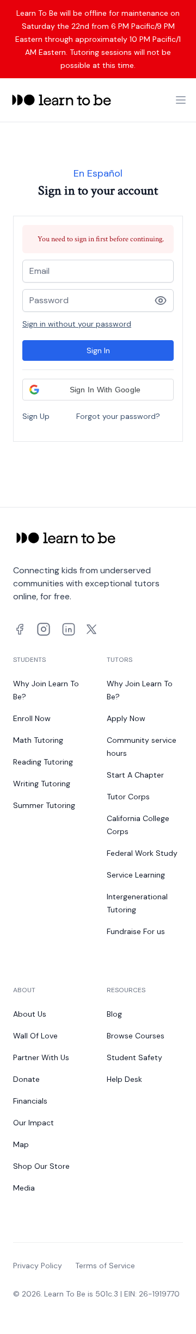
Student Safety (134, 1057)
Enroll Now (32, 718)
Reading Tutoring (43, 762)
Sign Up (36, 416)
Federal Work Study (142, 853)
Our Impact (33, 1123)
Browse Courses (135, 1036)
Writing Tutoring (41, 783)
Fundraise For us (136, 931)
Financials (30, 1101)
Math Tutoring (38, 740)
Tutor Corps (128, 796)
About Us (29, 1014)
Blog (114, 1014)
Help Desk (124, 1079)
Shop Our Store (41, 1166)
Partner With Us (41, 1057)
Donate (26, 1079)
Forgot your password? (118, 416)
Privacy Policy (37, 1265)
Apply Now (126, 718)
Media (24, 1188)
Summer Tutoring (44, 805)
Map (21, 1144)
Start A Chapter (135, 775)
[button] (98, 389)
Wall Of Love (35, 1036)
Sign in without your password (76, 324)
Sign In (98, 350)
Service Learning (136, 875)
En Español (98, 173)
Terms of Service (105, 1265)
